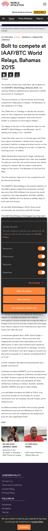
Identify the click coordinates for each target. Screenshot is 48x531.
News (11, 18)
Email (17, 76)
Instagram (6, 508)
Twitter (5, 512)
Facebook (6, 504)
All (3, 18)
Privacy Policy (8, 492)
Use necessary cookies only (24, 308)
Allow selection (24, 299)
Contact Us (7, 481)
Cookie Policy (8, 489)
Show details (34, 283)
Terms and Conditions (12, 485)
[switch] (41, 256)
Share (4, 76)
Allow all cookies (24, 291)
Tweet (11, 76)
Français (4, 79)
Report (40, 18)
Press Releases (25, 18)
